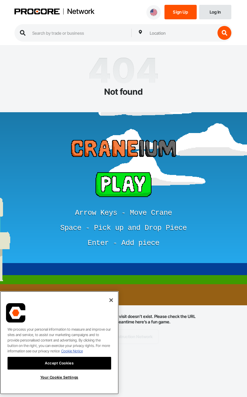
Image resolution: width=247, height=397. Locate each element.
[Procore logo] (37, 12)
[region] (59, 342)
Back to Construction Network (124, 336)
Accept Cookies (59, 363)
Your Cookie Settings (59, 377)
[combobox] (181, 33)
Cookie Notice (72, 351)
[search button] (224, 33)
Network (80, 11)
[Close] (111, 300)
